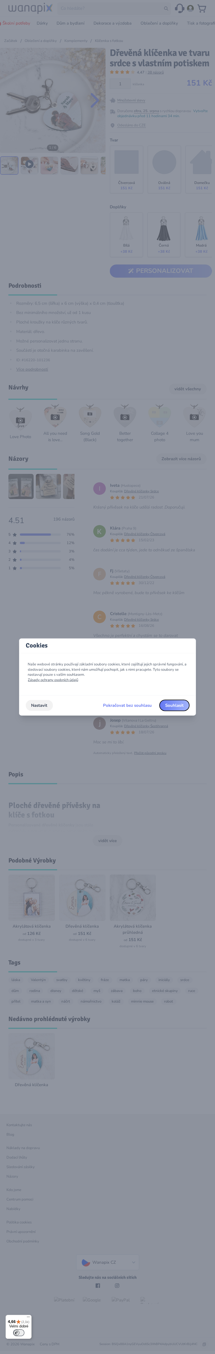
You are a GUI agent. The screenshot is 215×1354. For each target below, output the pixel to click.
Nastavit (39, 705)
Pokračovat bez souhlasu (127, 705)
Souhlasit (174, 705)
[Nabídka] (28, 1318)
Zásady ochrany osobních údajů (53, 679)
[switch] (18, 1332)
